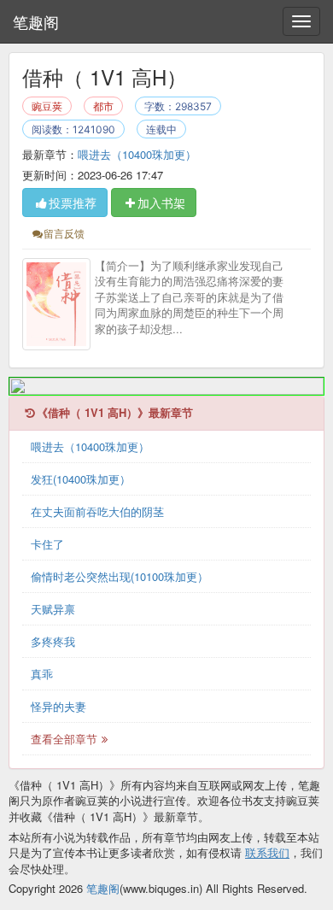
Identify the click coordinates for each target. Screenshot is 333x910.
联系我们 (267, 852)
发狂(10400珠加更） (81, 479)
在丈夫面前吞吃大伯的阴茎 (97, 511)
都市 (103, 106)
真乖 (42, 674)
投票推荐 (72, 202)
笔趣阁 (36, 21)
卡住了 (47, 544)
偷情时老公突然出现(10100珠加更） (119, 576)
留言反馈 (64, 233)
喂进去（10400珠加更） (137, 154)
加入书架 (161, 202)
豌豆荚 (47, 106)
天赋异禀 (53, 609)
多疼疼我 (53, 641)
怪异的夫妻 (58, 706)
